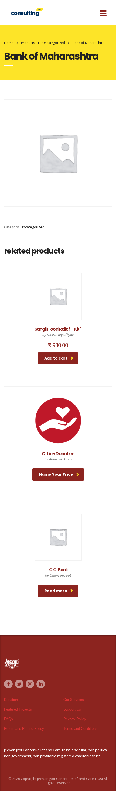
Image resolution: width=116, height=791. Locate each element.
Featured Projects (18, 709)
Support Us (72, 709)
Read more (56, 591)
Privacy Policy (74, 719)
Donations (12, 700)
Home (8, 43)
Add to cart (55, 358)
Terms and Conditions (80, 729)
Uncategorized (33, 227)
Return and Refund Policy (24, 729)
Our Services (73, 700)
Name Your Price (56, 474)
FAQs (8, 719)
